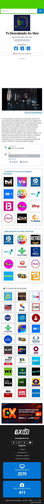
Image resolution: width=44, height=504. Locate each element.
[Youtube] (30, 442)
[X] (22, 48)
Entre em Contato (23, 459)
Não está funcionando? (33, 112)
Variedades (18, 40)
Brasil (12, 148)
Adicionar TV (23, 452)
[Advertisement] (22, 72)
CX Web (35, 500)
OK (40, 11)
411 (22, 492)
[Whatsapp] (28, 48)
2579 (22, 474)
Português (26, 40)
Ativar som (35, 105)
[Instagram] (19, 442)
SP (15, 148)
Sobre (23, 449)
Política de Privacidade (13, 500)
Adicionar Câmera (23, 455)
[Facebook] (16, 48)
